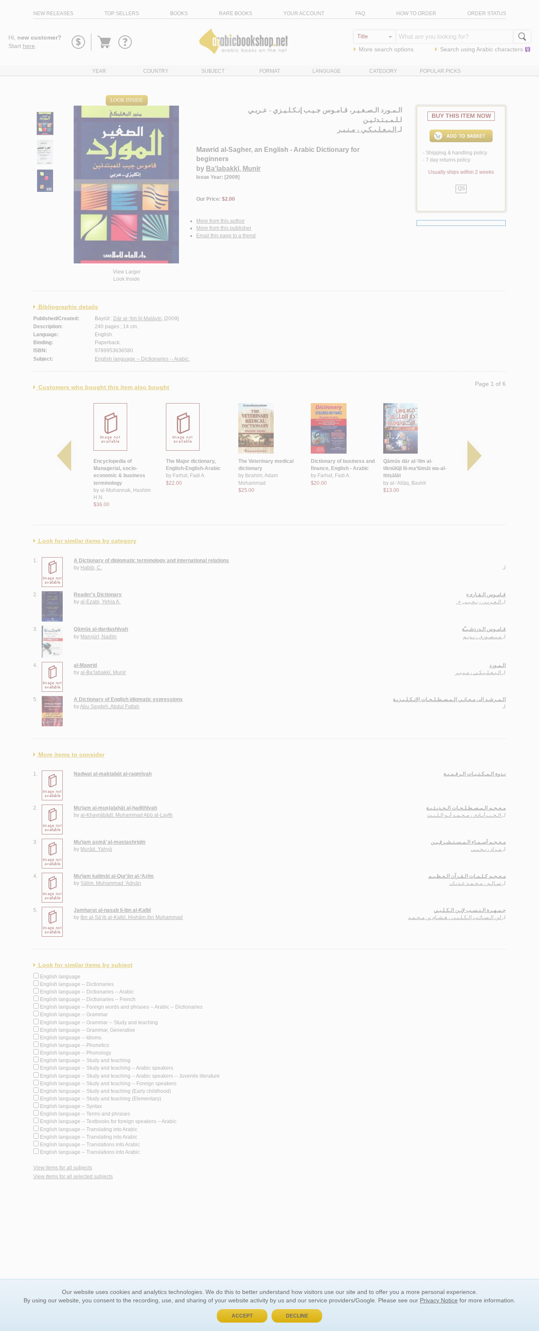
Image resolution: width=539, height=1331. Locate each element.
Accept (242, 1316)
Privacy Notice (439, 1300)
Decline (297, 1316)
